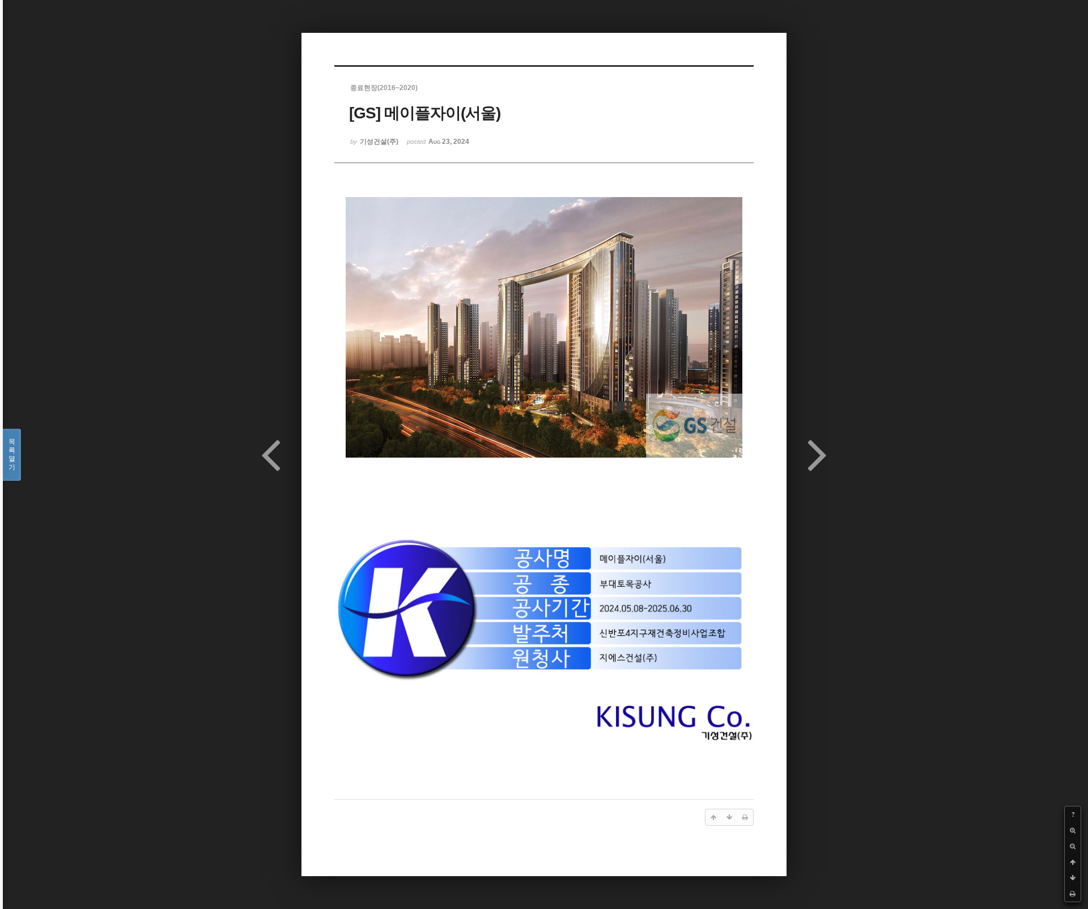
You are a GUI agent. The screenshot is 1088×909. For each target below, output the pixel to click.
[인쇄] (1073, 894)
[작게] (1073, 846)
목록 (11, 454)
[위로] (1073, 862)
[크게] (1073, 830)
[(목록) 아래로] (1073, 878)
